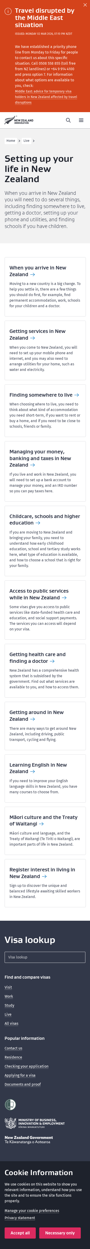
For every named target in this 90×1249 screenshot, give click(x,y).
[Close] (85, 4)
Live (27, 141)
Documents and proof (23, 1084)
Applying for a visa (20, 1075)
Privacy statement (20, 1218)
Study (9, 1005)
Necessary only (60, 1233)
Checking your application (26, 1066)
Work (9, 996)
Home (10, 141)
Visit (8, 987)
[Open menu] (81, 120)
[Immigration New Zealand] (19, 120)
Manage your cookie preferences (32, 1210)
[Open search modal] (68, 120)
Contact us (13, 1048)
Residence (13, 1057)
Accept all (20, 1233)
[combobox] (45, 957)
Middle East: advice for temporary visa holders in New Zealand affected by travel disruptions (46, 96)
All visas (11, 1023)
